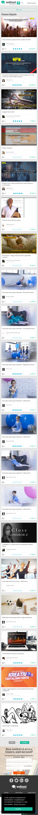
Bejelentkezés (31, 3)
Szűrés (20, 10)
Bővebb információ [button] (19, 804)
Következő (24, 742)
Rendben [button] (18, 809)
